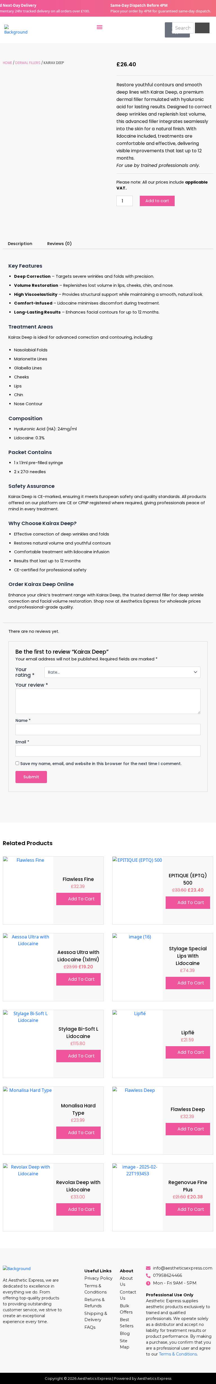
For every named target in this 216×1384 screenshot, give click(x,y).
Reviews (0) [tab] (59, 243)
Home (7, 62)
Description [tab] (20, 243)
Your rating (25, 672)
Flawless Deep (188, 1109)
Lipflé (187, 1032)
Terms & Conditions (178, 1354)
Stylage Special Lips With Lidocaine (188, 956)
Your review (31, 685)
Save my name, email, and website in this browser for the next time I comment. (100, 763)
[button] (99, 27)
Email (22, 742)
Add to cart (157, 201)
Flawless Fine (78, 879)
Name (23, 720)
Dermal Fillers (27, 62)
